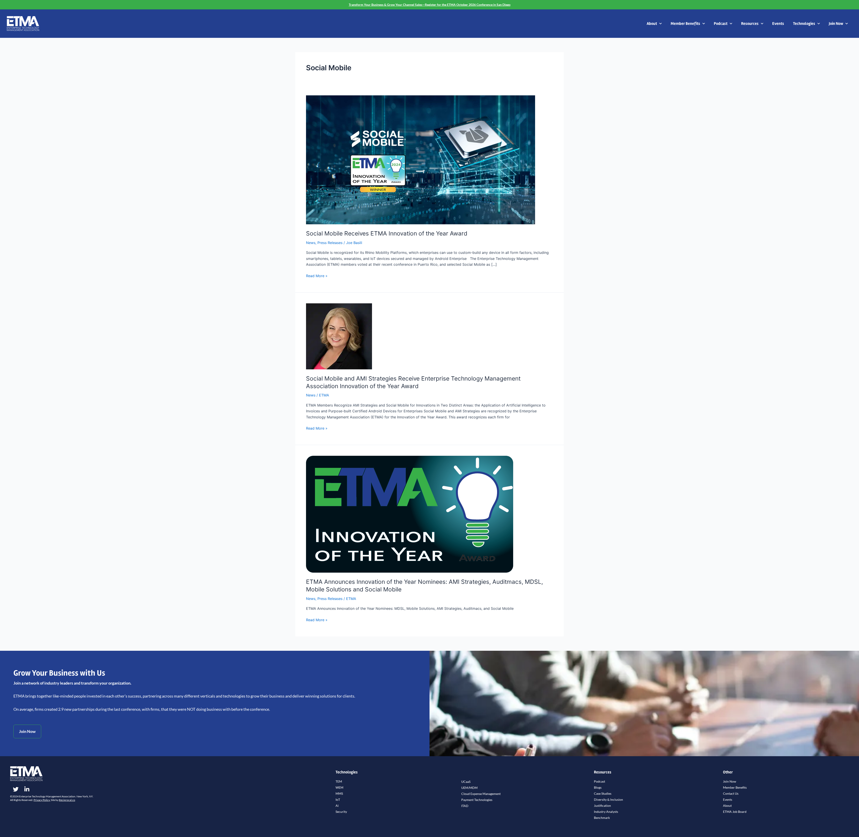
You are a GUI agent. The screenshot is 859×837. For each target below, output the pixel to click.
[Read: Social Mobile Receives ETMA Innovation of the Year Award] (420, 159)
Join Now (836, 23)
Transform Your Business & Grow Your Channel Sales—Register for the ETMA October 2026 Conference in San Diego (429, 4)
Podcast (720, 23)
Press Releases (329, 242)
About (652, 23)
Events (778, 23)
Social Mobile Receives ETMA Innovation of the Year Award (386, 233)
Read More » (316, 275)
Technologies (804, 23)
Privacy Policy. (42, 800)
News (310, 242)
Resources (750, 23)
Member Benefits (685, 23)
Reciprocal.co (67, 800)
